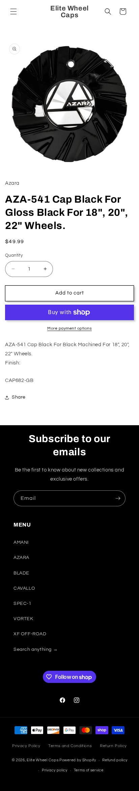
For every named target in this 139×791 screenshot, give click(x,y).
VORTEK (23, 618)
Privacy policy (54, 770)
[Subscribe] (117, 498)
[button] (13, 11)
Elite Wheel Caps (42, 760)
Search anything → (35, 649)
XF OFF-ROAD (30, 634)
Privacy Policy (26, 746)
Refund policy (114, 760)
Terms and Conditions (70, 746)
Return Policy (113, 746)
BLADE (21, 573)
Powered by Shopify (77, 760)
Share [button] (19, 397)
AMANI (21, 542)
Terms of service (89, 770)
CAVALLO (24, 588)
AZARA (21, 557)
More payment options (69, 328)
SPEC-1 (22, 603)
